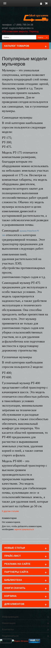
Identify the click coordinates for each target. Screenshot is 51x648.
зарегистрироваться (24, 529)
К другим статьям (10, 511)
